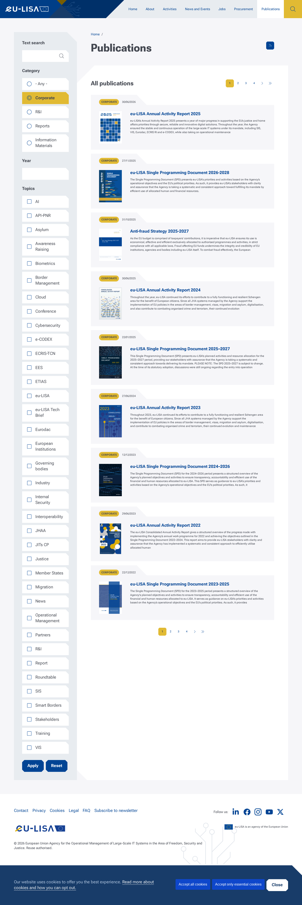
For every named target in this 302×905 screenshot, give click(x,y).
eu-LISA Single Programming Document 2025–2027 (180, 348)
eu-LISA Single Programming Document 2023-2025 (179, 584)
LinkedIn (235, 812)
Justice (42, 559)
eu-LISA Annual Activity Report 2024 (165, 290)
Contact (21, 810)
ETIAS (40, 381)
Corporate (45, 98)
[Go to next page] (262, 83)
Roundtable (45, 677)
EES (39, 367)
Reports (42, 126)
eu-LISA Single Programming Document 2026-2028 (179, 172)
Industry (42, 482)
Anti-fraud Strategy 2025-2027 (159, 231)
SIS (38, 691)
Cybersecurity (47, 325)
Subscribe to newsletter (116, 810)
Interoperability (49, 516)
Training (42, 733)
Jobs (222, 9)
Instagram (258, 811)
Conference (45, 311)
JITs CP (42, 544)
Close (277, 884)
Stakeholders (47, 719)
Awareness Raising (45, 246)
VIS (38, 747)
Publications (271, 9)
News (40, 601)
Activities (169, 9)
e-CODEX (43, 339)
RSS (270, 46)
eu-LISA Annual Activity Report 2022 (165, 525)
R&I (38, 111)
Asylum (42, 229)
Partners (42, 635)
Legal (74, 810)
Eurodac (43, 429)
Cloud (40, 297)
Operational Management (47, 618)
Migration (44, 587)
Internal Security (42, 499)
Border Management (47, 280)
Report (41, 663)
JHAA (40, 530)
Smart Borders (48, 705)
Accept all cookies (193, 884)
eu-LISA (31, 9)
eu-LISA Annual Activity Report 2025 (165, 113)
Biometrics (45, 263)
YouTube (269, 812)
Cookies (57, 810)
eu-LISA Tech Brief (47, 412)
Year (26, 160)
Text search (33, 42)
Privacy (39, 810)
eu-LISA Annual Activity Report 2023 (165, 407)
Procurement (243, 9)
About (150, 9)
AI (37, 201)
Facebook (246, 812)
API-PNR (43, 215)
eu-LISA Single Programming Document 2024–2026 (180, 466)
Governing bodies (44, 466)
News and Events (197, 9)
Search (293, 9)
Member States (49, 573)
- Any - (41, 83)
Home (132, 9)
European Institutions (45, 446)
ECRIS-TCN (45, 353)
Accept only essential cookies (238, 884)
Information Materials (45, 143)
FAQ (86, 810)
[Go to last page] (270, 83)
